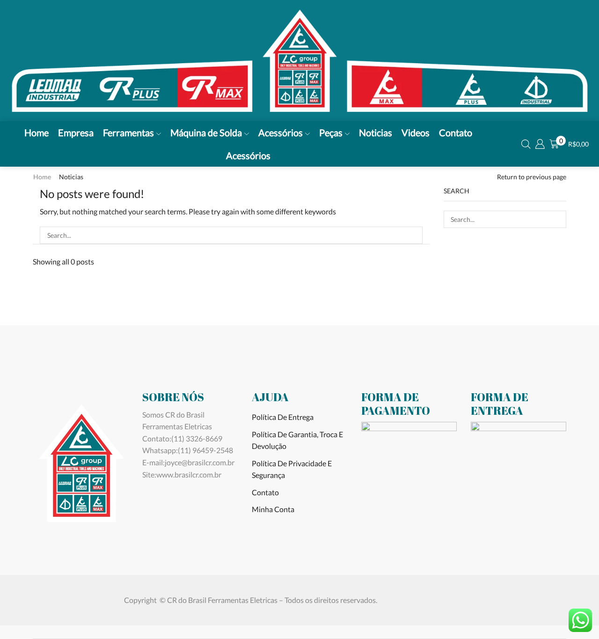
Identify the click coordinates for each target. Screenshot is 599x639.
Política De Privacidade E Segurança (292, 469)
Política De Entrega (283, 416)
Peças (331, 132)
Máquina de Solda (206, 132)
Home (36, 132)
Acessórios (280, 132)
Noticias (375, 132)
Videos (416, 132)
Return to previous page (531, 177)
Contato (455, 132)
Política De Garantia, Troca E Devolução (297, 440)
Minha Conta (273, 509)
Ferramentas (128, 132)
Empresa (76, 132)
